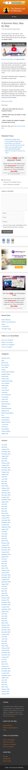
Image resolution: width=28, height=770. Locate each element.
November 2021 (5, 550)
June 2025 (4, 458)
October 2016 (5, 673)
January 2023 (5, 518)
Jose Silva (4, 392)
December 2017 (5, 652)
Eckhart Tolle (5, 378)
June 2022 (4, 534)
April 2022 (4, 538)
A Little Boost (5, 326)
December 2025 (5, 451)
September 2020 (6, 582)
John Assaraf (7, 180)
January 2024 (5, 490)
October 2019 (5, 607)
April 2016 (4, 684)
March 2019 (4, 623)
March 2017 (4, 664)
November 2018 (5, 632)
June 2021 (4, 561)
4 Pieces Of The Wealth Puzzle (12, 182)
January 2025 (5, 465)
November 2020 (5, 577)
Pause (3, 324)
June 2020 (4, 588)
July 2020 (4, 586)
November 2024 (5, 470)
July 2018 (4, 636)
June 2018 (4, 639)
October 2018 (5, 634)
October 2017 (5, 657)
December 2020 (5, 575)
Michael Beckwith (6, 408)
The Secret (4, 426)
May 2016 (4, 682)
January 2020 (5, 600)
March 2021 (4, 568)
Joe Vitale (4, 388)
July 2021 (4, 559)
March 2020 (4, 595)
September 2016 (6, 675)
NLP (2, 415)
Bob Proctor (4, 362)
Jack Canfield (5, 383)
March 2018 (4, 645)
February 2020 (5, 598)
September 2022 (6, 527)
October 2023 (5, 497)
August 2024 (4, 474)
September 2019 (6, 609)
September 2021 (6, 554)
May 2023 (4, 508)
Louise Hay (4, 399)
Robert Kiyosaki (5, 422)
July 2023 (4, 504)
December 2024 (5, 467)
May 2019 (4, 618)
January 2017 (5, 666)
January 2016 (5, 691)
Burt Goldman (5, 365)
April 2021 (4, 566)
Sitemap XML (6, 758)
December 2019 (5, 602)
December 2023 (5, 493)
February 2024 (5, 488)
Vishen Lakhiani (5, 431)
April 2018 (4, 643)
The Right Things (6, 329)
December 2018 (5, 630)
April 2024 (4, 483)
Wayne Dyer (4, 433)
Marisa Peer (4, 401)
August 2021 (4, 556)
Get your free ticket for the (13, 59)
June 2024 (4, 479)
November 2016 (5, 671)
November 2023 (5, 495)
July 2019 (4, 614)
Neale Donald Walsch (7, 413)
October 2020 (5, 579)
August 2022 (4, 529)
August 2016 (4, 677)
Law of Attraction (6, 394)
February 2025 (5, 463)
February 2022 (5, 543)
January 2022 (5, 545)
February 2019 (5, 625)
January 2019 (5, 627)
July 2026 (4, 445)
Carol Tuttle (4, 367)
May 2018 (4, 641)
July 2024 (4, 476)
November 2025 (5, 454)
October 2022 (5, 524)
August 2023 (4, 502)
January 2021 (5, 572)
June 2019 (4, 616)
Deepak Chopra (5, 374)
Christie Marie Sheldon (7, 372)
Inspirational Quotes (7, 381)
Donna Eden (4, 376)
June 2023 (4, 506)
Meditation (4, 406)
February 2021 (5, 570)
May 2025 (4, 461)
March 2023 (4, 513)
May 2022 (4, 536)
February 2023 (5, 515)
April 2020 (4, 593)
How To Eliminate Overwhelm (11, 184)
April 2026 (4, 447)
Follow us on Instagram (7, 344)
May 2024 (4, 481)
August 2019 (4, 611)
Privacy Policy (7, 761)
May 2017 (4, 661)
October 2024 (5, 472)
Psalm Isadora (5, 417)
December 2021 (5, 547)
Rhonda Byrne (5, 420)
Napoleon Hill (5, 410)
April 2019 (4, 620)
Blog (2, 360)
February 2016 (5, 689)
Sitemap (5, 756)
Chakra (3, 369)
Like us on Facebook (7, 340)
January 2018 (5, 650)
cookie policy (11, 716)
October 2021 (5, 552)
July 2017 (4, 659)
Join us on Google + (7, 347)
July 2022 (4, 531)
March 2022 (4, 540)
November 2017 (5, 655)
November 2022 (5, 522)
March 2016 (4, 687)
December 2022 (5, 520)
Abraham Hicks (5, 358)
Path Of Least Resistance (8, 322)
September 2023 (6, 499)
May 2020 (4, 591)
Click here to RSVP (6, 101)
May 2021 (4, 563)
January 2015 (5, 693)
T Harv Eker (4, 424)
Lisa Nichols (4, 397)
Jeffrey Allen (4, 385)
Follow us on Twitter (7, 342)
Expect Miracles (6, 319)
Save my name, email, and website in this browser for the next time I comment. (14, 226)
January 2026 (5, 449)
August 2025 (4, 456)
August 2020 (4, 584)
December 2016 (5, 668)
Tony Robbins (5, 429)
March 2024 (4, 486)
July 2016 (4, 680)
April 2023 (4, 511)
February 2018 (5, 648)
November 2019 (5, 604)
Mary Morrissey (5, 404)
